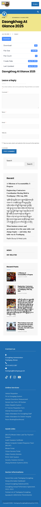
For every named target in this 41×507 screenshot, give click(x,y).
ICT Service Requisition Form (15, 408)
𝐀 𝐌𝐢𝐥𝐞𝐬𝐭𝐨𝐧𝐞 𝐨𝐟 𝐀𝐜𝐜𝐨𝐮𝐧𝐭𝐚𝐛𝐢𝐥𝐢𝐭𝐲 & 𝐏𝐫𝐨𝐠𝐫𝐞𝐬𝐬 (25, 274)
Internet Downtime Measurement (16, 399)
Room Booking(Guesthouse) (14, 419)
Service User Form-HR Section (15, 402)
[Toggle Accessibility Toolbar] (4, 14)
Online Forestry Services (13, 454)
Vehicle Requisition (11, 393)
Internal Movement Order (13, 411)
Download (6, 39)
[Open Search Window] (38, 11)
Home (3, 17)
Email (4, 122)
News (9, 250)
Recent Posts (12, 266)
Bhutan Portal (9, 448)
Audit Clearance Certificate (14, 440)
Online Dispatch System (13, 405)
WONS (36, 503)
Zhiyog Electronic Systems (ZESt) (16, 463)
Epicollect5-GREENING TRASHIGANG (18, 495)
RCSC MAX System (12, 457)
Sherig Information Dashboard (15, 481)
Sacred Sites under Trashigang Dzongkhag (19, 478)
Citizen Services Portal (12, 451)
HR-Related (12, 255)
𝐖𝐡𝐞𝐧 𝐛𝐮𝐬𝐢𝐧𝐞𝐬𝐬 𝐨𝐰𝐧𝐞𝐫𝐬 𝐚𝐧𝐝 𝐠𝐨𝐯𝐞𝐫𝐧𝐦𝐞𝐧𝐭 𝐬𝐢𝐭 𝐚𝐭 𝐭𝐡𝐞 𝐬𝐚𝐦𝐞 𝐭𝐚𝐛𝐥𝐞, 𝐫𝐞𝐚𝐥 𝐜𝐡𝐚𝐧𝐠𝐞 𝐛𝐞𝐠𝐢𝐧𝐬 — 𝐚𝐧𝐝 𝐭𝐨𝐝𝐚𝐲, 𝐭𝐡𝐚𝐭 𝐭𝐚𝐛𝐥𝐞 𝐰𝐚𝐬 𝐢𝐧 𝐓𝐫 (25, 326)
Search (9, 160)
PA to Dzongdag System (13, 396)
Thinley (16, 34)
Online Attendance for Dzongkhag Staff (18, 414)
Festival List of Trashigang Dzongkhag (18, 492)
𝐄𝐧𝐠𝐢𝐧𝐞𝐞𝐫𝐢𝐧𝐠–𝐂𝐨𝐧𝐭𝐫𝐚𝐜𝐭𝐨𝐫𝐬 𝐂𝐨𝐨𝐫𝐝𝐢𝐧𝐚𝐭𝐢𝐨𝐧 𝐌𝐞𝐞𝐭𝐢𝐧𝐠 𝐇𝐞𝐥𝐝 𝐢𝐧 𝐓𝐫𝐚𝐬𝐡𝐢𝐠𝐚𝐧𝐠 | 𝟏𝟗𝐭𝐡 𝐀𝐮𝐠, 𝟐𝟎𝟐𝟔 (18, 193)
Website (4, 133)
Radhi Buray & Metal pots (17, 238)
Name (4, 112)
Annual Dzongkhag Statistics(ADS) (17, 484)
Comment (5, 92)
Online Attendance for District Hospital (18, 417)
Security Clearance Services (14, 460)
